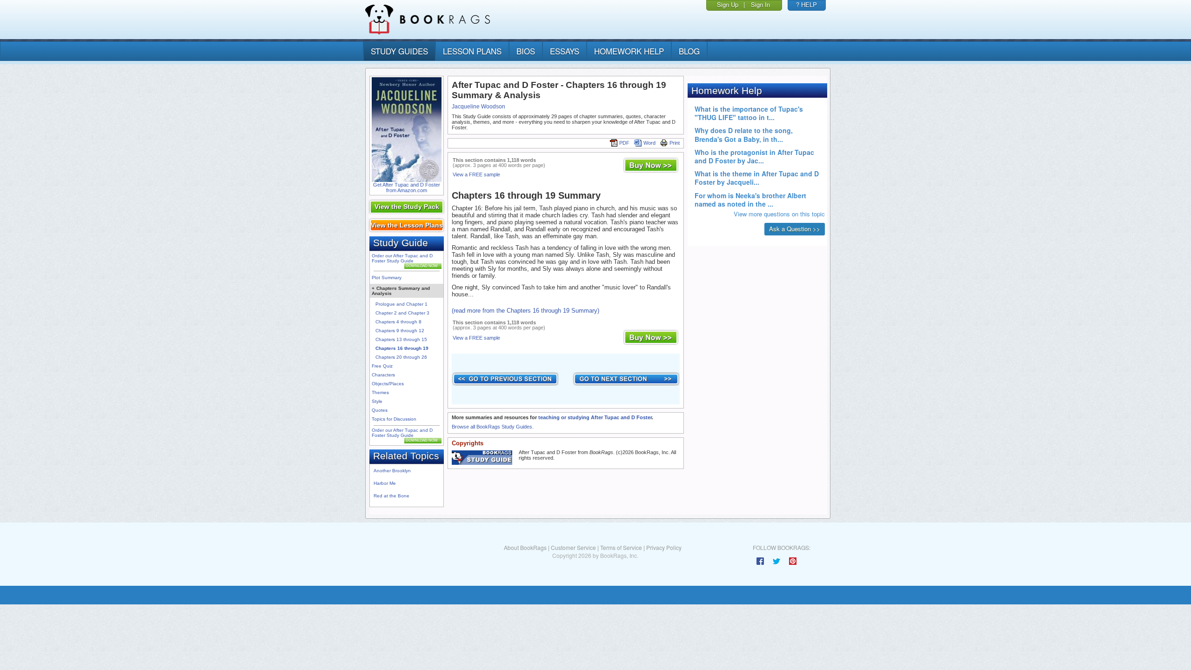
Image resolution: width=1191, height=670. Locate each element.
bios (525, 51)
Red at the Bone (391, 495)
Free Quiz (382, 365)
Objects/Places (388, 383)
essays (564, 51)
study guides (399, 51)
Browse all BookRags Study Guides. (493, 426)
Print (674, 143)
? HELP (806, 4)
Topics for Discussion (394, 419)
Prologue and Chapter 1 (401, 304)
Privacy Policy (664, 547)
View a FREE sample (476, 174)
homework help (629, 51)
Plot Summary (386, 277)
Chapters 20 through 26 (401, 357)
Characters (383, 374)
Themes (380, 392)
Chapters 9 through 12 (399, 330)
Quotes (380, 410)
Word (649, 143)
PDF (624, 143)
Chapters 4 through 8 (398, 321)
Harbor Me (385, 483)
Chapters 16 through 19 (401, 348)
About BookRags (525, 547)
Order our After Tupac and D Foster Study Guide (402, 258)
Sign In (760, 4)
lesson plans (472, 51)
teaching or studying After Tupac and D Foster (595, 417)
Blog (689, 51)
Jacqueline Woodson (478, 106)
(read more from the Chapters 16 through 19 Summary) (525, 310)
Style (377, 401)
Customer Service (573, 547)
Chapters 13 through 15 (401, 339)
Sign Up (727, 4)
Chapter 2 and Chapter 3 (402, 312)
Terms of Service (621, 547)
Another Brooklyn (392, 470)
